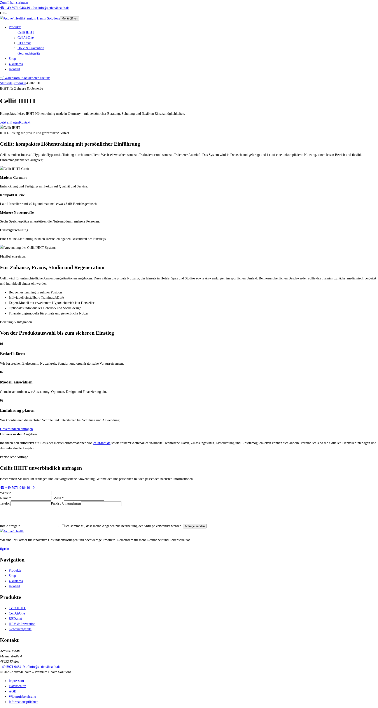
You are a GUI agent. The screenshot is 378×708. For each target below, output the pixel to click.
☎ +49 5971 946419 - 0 (17, 487)
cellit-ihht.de (101, 443)
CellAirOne (26, 37)
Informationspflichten (23, 702)
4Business (16, 64)
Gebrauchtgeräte (29, 53)
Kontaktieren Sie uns (35, 78)
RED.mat (24, 43)
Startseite (6, 83)
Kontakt (14, 69)
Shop (12, 58)
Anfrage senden (195, 526)
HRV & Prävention (31, 48)
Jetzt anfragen (9, 122)
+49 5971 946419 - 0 (17, 8)
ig (2, 549)
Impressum (16, 681)
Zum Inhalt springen (14, 2)
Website (5, 493)
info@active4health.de (52, 8)
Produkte (15, 27)
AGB (12, 691)
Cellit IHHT (26, 32)
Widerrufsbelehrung (22, 696)
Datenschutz (17, 686)
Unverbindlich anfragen (16, 429)
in (7, 549)
